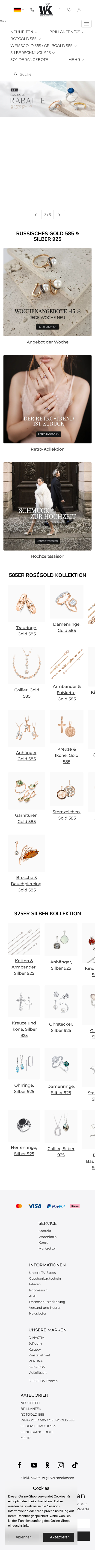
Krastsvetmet (39, 1355)
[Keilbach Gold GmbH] (46, 9)
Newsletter (38, 1313)
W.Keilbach (38, 1373)
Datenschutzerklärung (47, 1302)
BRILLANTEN (61, 32)
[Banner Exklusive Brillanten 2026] (47, 99)
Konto (43, 1243)
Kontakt (45, 1231)
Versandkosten (62, 1478)
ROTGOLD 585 (23, 39)
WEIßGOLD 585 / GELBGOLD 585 (47, 1420)
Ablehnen (24, 1537)
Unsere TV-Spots (42, 1273)
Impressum (38, 1290)
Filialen (35, 1284)
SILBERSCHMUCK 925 (31, 52)
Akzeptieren (60, 1537)
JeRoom (35, 1343)
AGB (32, 1296)
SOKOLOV (37, 1367)
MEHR (74, 59)
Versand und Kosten (45, 1308)
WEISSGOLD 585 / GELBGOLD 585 (41, 45)
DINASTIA (36, 1338)
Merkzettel (47, 1248)
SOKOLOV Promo (43, 1381)
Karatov (35, 1349)
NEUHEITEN (22, 32)
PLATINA (36, 1361)
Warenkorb (47, 1237)
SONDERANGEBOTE (29, 59)
